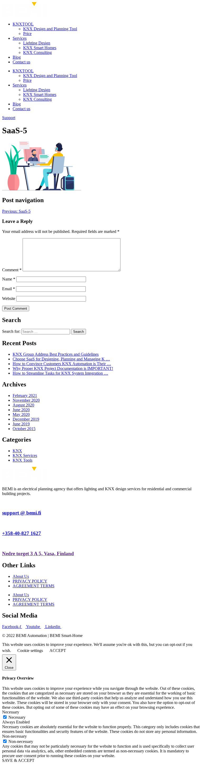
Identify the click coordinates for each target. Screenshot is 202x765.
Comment (12, 270)
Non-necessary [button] (14, 736)
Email (8, 289)
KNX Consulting (37, 52)
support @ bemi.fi (21, 513)
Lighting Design (36, 43)
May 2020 (21, 414)
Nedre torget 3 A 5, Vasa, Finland (38, 553)
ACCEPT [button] (57, 650)
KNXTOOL (23, 24)
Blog (17, 57)
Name (8, 279)
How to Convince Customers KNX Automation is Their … (62, 363)
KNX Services (25, 455)
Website (8, 298)
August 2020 (23, 405)
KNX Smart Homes (39, 47)
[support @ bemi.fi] (3, 502)
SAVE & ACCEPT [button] (18, 760)
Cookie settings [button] (30, 650)
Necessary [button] (10, 712)
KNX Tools (22, 460)
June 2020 (21, 409)
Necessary (17, 717)
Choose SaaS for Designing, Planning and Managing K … (61, 359)
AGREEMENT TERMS (33, 586)
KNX (17, 450)
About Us (21, 576)
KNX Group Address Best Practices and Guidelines (56, 354)
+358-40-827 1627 (21, 533)
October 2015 (24, 428)
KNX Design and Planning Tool (50, 29)
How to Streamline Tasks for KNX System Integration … (60, 373)
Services (20, 38)
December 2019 (26, 419)
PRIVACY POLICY (30, 581)
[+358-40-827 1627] (3, 523)
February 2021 (25, 395)
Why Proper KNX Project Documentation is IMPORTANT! (63, 368)
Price (27, 33)
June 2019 (21, 424)
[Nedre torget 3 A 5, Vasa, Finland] (3, 543)
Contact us (21, 62)
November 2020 (26, 400)
